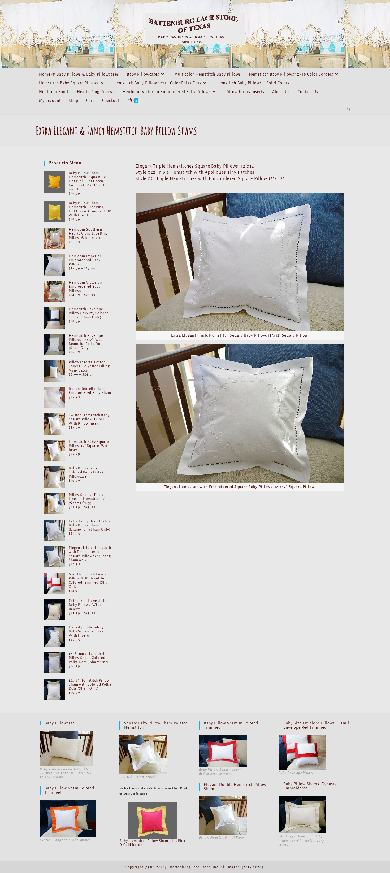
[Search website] (348, 110)
